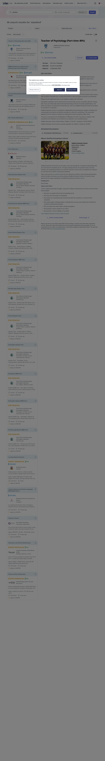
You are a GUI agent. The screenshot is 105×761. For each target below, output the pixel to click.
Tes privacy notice (66, 85)
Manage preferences (34, 89)
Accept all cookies (71, 89)
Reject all (59, 89)
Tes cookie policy (56, 85)
